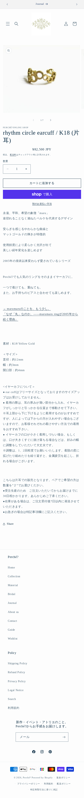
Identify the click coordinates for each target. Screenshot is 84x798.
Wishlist (13, 638)
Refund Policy (16, 672)
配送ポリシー (64, 783)
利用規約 (13, 707)
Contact (12, 620)
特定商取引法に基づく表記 (44, 789)
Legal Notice (15, 690)
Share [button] (10, 523)
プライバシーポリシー (28, 783)
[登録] (64, 737)
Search (12, 699)
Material (13, 585)
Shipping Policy (17, 663)
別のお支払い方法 (42, 203)
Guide (11, 629)
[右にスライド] (50, 120)
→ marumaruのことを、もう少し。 (27, 308)
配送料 (13, 155)
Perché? (27, 777)
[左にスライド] (33, 120)
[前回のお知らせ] (7, 4)
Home (11, 567)
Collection (14, 576)
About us (13, 612)
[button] (8, 23)
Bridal (11, 594)
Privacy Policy (17, 681)
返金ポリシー (63, 777)
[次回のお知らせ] (76, 4)
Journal (12, 603)
